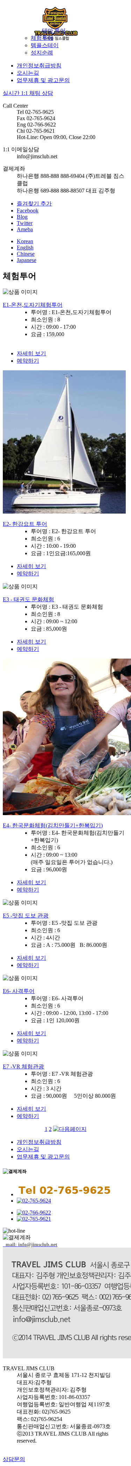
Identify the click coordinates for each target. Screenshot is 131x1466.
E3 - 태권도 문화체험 (28, 599)
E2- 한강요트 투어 (25, 524)
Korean (25, 241)
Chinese (26, 254)
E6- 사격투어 (19, 991)
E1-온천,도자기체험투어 (33, 305)
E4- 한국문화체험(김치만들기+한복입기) (53, 825)
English (25, 248)
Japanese (26, 260)
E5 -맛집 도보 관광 (26, 916)
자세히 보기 (31, 353)
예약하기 (28, 361)
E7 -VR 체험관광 (23, 1066)
